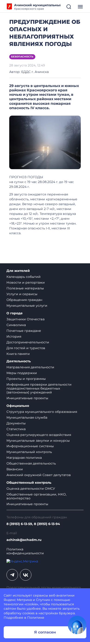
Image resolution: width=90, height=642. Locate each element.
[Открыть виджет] (77, 625)
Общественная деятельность (31, 463)
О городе (14, 313)
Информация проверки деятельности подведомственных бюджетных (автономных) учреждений (39, 388)
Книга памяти (18, 354)
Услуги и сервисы (21, 294)
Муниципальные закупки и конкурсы (38, 440)
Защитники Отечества (25, 319)
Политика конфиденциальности (25, 551)
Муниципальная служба (26, 417)
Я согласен (45, 632)
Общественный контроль (28, 483)
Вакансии (14, 469)
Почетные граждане (23, 331)
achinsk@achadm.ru (24, 540)
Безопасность (22, 56)
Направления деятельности (30, 367)
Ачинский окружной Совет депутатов (38, 475)
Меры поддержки (21, 373)
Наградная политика (24, 458)
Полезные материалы (25, 288)
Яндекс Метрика (18, 600)
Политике (35, 617)
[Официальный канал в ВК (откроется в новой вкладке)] (25, 575)
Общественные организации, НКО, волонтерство (36, 496)
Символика (16, 325)
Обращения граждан (24, 300)
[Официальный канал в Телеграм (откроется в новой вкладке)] (12, 575)
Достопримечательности (27, 342)
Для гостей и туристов (25, 348)
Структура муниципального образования (41, 412)
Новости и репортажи (25, 282)
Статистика (16, 429)
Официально (17, 406)
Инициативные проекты (27, 398)
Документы (16, 423)
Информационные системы (30, 446)
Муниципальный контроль (29, 452)
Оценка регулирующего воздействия (38, 435)
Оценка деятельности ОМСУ (30, 488)
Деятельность (18, 361)
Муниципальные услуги (26, 305)
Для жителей (18, 271)
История (13, 336)
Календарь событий (23, 277)
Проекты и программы (26, 379)
